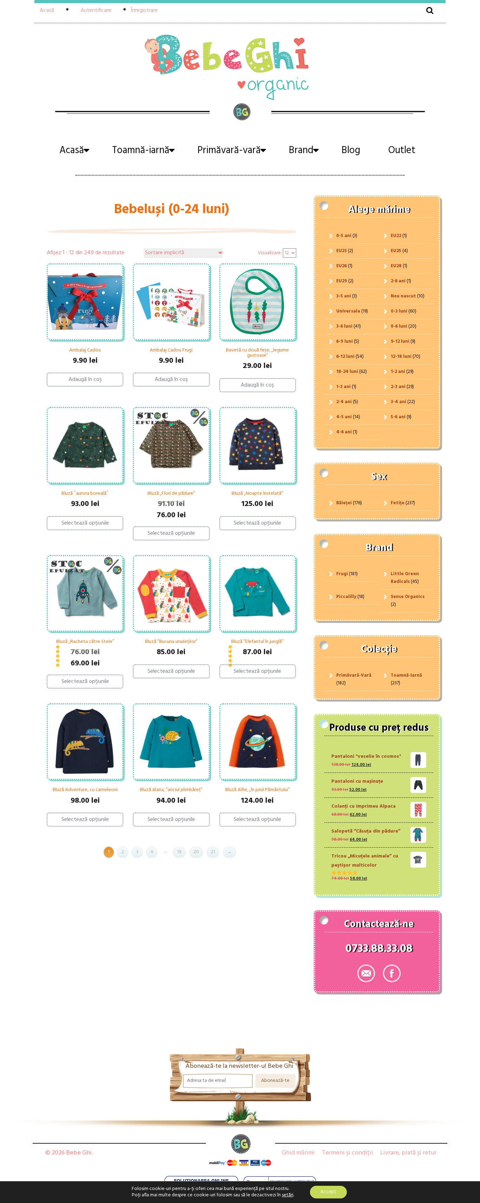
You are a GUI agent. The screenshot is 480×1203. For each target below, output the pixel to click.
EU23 (341, 251)
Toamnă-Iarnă (406, 675)
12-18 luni (401, 356)
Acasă (47, 10)
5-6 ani (398, 417)
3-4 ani (398, 402)
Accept (328, 1192)
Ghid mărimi (298, 1153)
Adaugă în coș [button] (85, 379)
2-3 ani (398, 386)
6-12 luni (345, 356)
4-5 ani (344, 417)
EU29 (341, 281)
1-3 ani (343, 386)
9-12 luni (400, 341)
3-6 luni (344, 326)
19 (179, 852)
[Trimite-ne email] (366, 973)
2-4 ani (344, 402)
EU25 (396, 251)
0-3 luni (399, 311)
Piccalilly (346, 596)
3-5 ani (343, 296)
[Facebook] (392, 973)
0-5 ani (343, 235)
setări (287, 1195)
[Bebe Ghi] (240, 66)
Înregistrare (144, 10)
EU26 (341, 266)
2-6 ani (398, 281)
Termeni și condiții (347, 1153)
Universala (348, 311)
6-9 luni (344, 341)
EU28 (396, 266)
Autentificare (95, 10)
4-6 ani (344, 432)
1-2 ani (398, 371)
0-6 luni (399, 326)
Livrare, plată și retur (408, 1153)
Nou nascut (403, 296)
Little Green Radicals (405, 577)
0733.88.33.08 (379, 950)
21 (213, 852)
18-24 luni (347, 371)
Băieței (344, 503)
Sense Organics (407, 596)
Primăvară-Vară (353, 675)
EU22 (396, 235)
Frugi (342, 574)
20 (196, 852)
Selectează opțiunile (85, 523)
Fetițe (397, 503)
